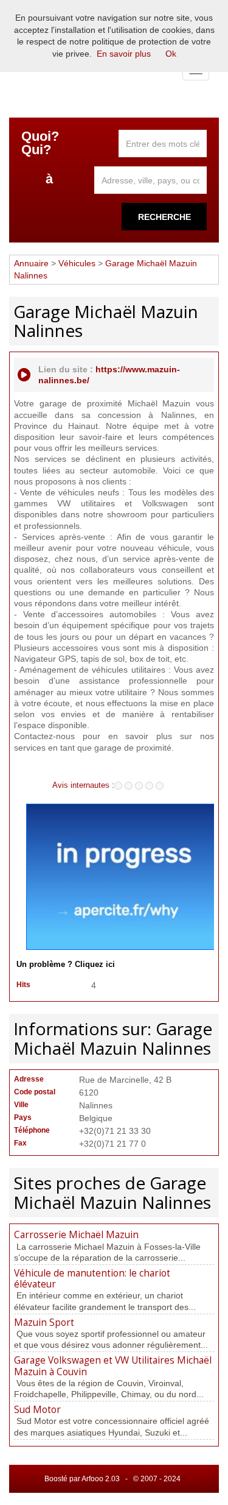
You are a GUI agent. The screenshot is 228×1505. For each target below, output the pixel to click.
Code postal (34, 1092)
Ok (170, 53)
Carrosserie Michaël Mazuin (76, 1234)
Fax (20, 1143)
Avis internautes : (83, 785)
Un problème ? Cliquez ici (65, 964)
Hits (23, 984)
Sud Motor (37, 1409)
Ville (21, 1104)
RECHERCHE (164, 217)
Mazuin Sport (44, 1322)
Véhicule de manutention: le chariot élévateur (92, 1279)
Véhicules (76, 263)
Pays (23, 1117)
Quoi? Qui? (40, 143)
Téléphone (32, 1130)
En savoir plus (124, 53)
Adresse (29, 1079)
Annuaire (31, 263)
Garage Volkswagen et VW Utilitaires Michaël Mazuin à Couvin (113, 1366)
